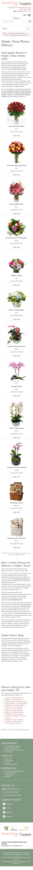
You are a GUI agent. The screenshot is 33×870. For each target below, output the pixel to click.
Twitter (8, 808)
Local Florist (9, 752)
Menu (5, 28)
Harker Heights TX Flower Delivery (16, 703)
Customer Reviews (11, 764)
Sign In (17, 18)
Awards (7, 762)
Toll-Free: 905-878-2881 (12, 795)
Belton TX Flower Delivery (14, 711)
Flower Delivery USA (12, 748)
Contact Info (9, 761)
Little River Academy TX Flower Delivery (15, 717)
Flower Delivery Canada (12, 746)
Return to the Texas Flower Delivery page (15, 730)
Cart (27, 15)
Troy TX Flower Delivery (13, 723)
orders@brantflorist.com (23, 11)
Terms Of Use (9, 775)
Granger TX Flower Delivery (14, 714)
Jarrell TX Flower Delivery (13, 707)
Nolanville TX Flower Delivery (15, 705)
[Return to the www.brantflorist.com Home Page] (16, 3)
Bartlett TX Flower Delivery (14, 712)
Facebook (9, 804)
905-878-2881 (26, 9)
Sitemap (7, 777)
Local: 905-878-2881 (11, 792)
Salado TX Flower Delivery (14, 709)
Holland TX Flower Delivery (14, 720)
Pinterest (9, 812)
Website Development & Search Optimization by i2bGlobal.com (16, 862)
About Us (8, 759)
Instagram (9, 816)
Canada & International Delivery (20, 8)
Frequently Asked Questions (14, 771)
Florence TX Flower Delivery (14, 698)
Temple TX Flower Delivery (14, 722)
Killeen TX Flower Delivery (14, 700)
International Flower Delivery (14, 750)
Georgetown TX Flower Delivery (15, 701)
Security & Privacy (11, 773)
